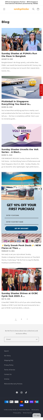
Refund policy (35, 409)
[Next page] (27, 319)
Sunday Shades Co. (13, 409)
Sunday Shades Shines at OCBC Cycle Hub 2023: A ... (20, 294)
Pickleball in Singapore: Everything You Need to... (16, 102)
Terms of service (27, 412)
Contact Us (8, 374)
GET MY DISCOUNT (21, 228)
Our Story (7, 356)
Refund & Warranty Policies (13, 384)
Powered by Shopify (24, 409)
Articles (6, 379)
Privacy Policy (8, 365)
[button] (4, 9)
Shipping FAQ (8, 360)
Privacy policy (17, 412)
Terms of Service (9, 370)
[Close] (39, 188)
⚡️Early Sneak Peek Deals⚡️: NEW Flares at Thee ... (21, 246)
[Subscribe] (36, 339)
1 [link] (15, 319)
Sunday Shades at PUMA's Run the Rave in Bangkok (19, 54)
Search (6, 351)
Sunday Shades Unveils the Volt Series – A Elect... (20, 150)
